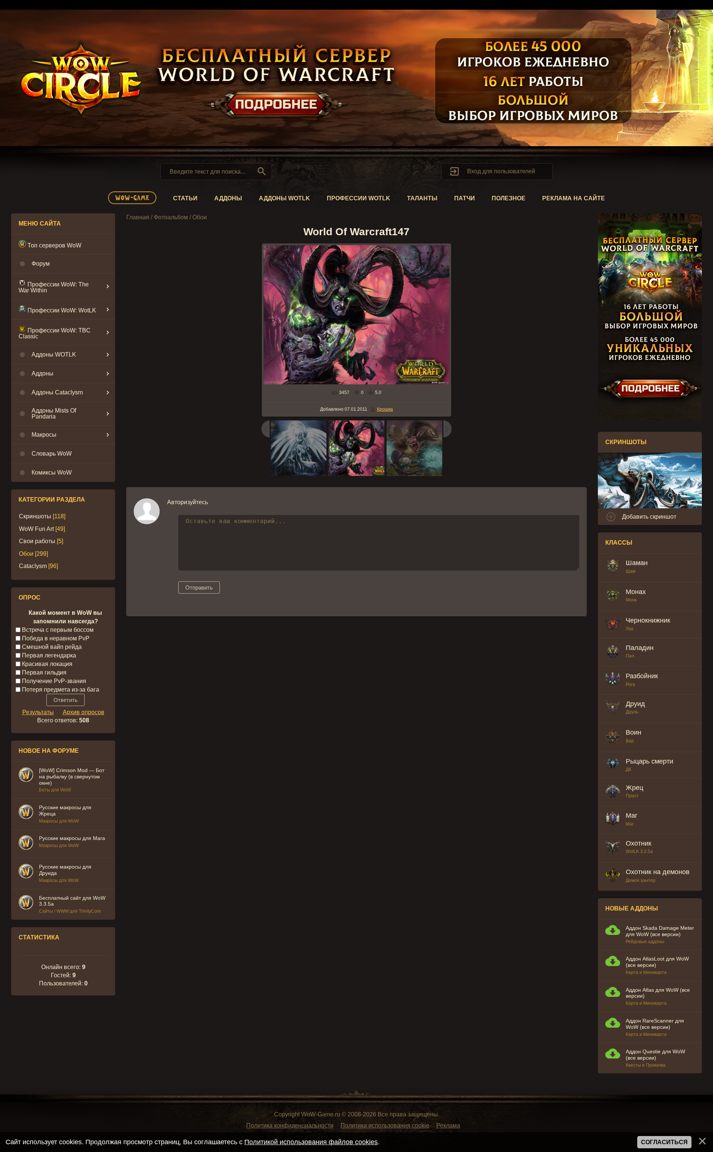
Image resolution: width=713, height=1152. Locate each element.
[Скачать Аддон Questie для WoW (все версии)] (612, 1054)
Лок (629, 628)
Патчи (464, 198)
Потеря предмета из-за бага (60, 689)
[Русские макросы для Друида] (26, 872)
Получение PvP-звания (54, 680)
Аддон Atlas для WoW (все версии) (658, 993)
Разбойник (642, 676)
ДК (628, 769)
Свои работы (37, 541)
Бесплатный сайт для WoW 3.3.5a (72, 901)
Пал (630, 656)
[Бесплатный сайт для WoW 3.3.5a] (26, 903)
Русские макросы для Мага (72, 838)
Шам (630, 571)
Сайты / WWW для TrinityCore (70, 911)
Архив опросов (83, 712)
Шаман (637, 563)
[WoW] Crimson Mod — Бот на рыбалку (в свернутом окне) (71, 776)
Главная (137, 217)
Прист (632, 795)
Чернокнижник (648, 620)
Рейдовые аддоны (645, 941)
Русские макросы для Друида (65, 870)
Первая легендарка (49, 655)
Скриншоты (35, 516)
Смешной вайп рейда (52, 647)
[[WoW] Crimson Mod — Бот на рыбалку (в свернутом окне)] (26, 775)
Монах (636, 591)
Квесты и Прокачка (645, 1065)
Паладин (640, 648)
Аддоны (228, 198)
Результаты (38, 712)
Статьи (185, 198)
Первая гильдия (44, 672)
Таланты (422, 198)
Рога (630, 684)
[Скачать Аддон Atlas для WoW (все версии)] (612, 993)
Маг (632, 815)
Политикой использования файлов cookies (311, 1142)
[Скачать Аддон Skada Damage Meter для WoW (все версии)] (612, 931)
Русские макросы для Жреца (65, 810)
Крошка (385, 409)
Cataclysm (33, 566)
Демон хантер (640, 880)
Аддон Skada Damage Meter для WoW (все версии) (660, 931)
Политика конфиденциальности (289, 1125)
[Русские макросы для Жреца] (26, 812)
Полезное (508, 198)
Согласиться (664, 1142)
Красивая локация (47, 664)
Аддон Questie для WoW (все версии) (655, 1054)
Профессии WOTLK (358, 198)
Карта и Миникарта (646, 972)
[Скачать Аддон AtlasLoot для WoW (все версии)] (612, 962)
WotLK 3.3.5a (639, 851)
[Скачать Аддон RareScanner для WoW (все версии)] (612, 1024)
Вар (630, 741)
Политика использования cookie (385, 1125)
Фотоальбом (171, 217)
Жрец (634, 787)
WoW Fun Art (36, 529)
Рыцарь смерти (649, 761)
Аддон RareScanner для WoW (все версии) (655, 1024)
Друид (635, 704)
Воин (633, 732)
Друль (632, 712)
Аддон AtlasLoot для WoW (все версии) (657, 962)
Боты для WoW (55, 789)
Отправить (199, 587)
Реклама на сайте (573, 198)
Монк (631, 600)
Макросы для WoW (59, 821)
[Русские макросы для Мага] (26, 843)
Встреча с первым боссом (58, 630)
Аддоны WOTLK (284, 198)
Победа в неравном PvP (55, 638)
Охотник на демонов (658, 872)
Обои (26, 554)
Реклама (448, 1125)
